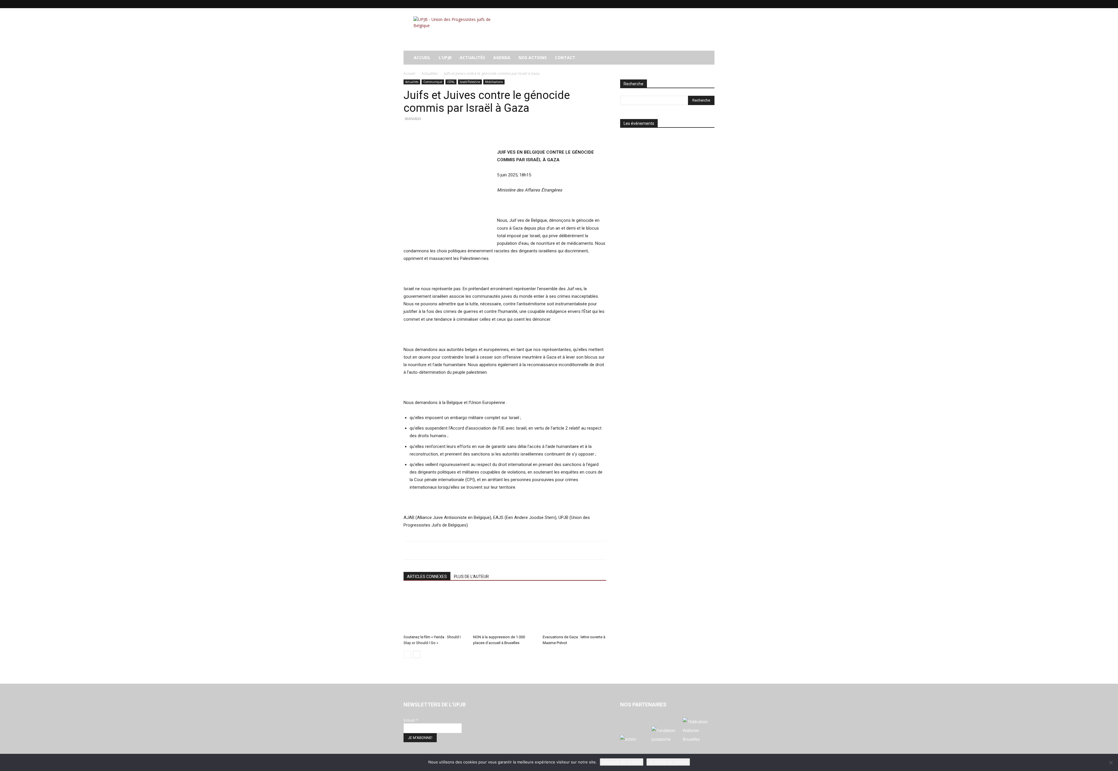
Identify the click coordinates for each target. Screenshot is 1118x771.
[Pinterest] (436, 132)
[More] (463, 132)
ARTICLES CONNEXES (427, 576)
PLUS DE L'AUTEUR (471, 576)
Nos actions (533, 57)
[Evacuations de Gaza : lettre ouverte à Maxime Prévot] (574, 610)
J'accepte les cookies (621, 762)
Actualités (472, 57)
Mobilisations (494, 82)
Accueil (409, 73)
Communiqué (432, 82)
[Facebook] (671, 4)
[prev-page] (407, 654)
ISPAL (451, 82)
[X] (700, 4)
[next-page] (416, 654)
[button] (707, 58)
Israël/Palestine (470, 82)
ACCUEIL (422, 57)
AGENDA (501, 57)
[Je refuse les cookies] (1111, 762)
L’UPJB (445, 57)
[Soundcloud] (691, 4)
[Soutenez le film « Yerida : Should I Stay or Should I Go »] (435, 610)
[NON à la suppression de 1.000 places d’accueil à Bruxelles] (505, 610)
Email (411, 720)
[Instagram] (681, 4)
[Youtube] (710, 4)
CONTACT (565, 57)
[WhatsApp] (449, 132)
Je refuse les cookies (668, 762)
